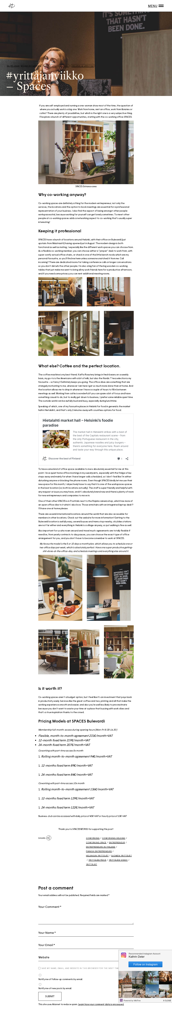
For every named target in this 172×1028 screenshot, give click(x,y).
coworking (93, 838)
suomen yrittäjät (121, 855)
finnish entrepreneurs (99, 851)
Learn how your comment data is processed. (101, 1004)
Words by (31, 66)
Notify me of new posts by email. (55, 988)
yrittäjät (91, 864)
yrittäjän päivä (97, 860)
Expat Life (50, 66)
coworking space (96, 842)
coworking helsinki (113, 838)
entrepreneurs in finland (100, 847)
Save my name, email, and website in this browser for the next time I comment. (87, 968)
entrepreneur (117, 842)
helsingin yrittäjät (97, 855)
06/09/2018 (13, 66)
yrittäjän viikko (118, 860)
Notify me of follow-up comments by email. (60, 979)
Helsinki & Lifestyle (83, 66)
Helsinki (63, 66)
